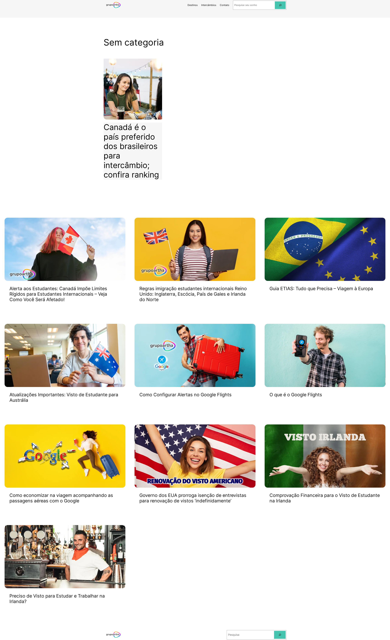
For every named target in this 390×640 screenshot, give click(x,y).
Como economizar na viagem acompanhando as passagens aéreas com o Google (61, 497)
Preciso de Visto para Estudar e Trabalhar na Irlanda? (57, 598)
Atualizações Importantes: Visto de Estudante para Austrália (63, 397)
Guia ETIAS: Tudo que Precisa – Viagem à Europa (321, 288)
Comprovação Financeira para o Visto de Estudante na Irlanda (324, 497)
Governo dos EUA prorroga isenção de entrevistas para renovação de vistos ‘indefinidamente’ (192, 497)
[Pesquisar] (280, 5)
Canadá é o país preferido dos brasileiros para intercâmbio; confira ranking (131, 151)
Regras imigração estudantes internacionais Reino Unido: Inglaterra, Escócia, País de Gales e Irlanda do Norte (193, 294)
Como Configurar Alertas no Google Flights (185, 394)
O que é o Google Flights (295, 394)
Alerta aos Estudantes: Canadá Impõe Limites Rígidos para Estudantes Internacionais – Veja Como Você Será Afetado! (58, 294)
